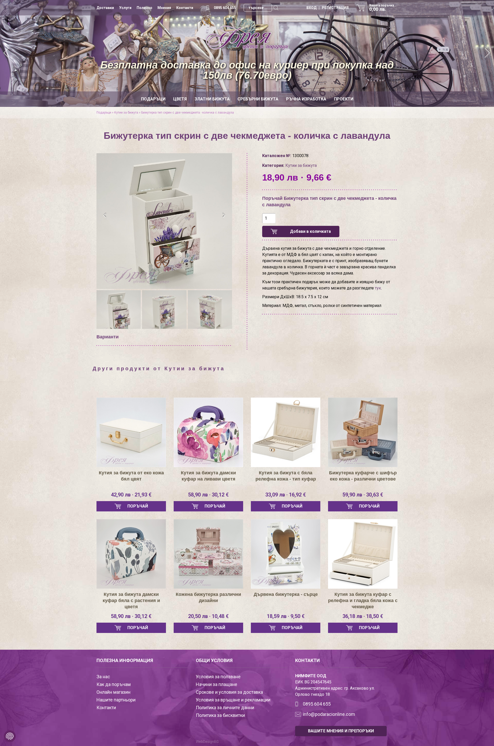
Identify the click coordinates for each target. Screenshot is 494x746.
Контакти (184, 8)
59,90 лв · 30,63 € (362, 495)
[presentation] (105, 216)
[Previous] (6, 53)
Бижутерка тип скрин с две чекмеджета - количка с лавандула (187, 112)
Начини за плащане (216, 684)
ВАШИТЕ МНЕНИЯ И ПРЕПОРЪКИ (341, 730)
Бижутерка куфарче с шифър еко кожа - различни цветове (363, 476)
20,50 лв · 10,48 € (208, 616)
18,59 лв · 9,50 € (286, 616)
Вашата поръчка (381, 8)
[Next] (487, 53)
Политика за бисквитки (220, 715)
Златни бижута (212, 99)
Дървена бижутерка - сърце (286, 594)
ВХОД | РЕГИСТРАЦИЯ (327, 8)
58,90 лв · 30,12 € (208, 495)
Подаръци (153, 99)
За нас (103, 676)
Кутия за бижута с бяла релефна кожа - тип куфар (285, 476)
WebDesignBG (207, 741)
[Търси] (276, 8)
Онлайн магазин (113, 692)
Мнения (164, 8)
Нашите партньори (116, 699)
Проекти (343, 99)
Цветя (180, 99)
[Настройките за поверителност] (10, 736)
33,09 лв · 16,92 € (285, 495)
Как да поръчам (113, 684)
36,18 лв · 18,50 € (362, 616)
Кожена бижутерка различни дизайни (208, 597)
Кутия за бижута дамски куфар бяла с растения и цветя (131, 600)
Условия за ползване (218, 676)
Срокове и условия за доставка (229, 692)
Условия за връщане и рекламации (233, 699)
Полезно (144, 8)
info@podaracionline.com (329, 714)
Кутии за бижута (126, 112)
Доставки (105, 8)
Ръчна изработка (306, 99)
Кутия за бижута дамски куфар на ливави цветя (208, 476)
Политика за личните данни (225, 707)
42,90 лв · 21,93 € (131, 495)
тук (378, 288)
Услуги (125, 8)
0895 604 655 (225, 8)
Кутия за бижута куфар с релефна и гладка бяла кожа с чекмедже (363, 600)
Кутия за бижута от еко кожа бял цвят (131, 476)
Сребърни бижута (257, 99)
